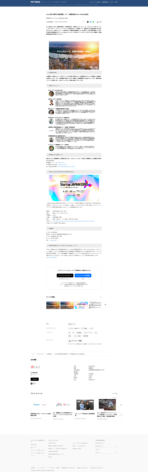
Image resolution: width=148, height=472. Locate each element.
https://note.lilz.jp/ (63, 164)
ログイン (112, 2)
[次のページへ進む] (105, 304)
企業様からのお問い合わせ (82, 467)
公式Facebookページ (100, 443)
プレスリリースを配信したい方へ (38, 453)
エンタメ (55, 5)
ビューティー (62, 5)
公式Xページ (98, 449)
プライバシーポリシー (41, 467)
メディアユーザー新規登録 (83, 275)
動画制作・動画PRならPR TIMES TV (55, 445)
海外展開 (85, 336)
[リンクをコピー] (100, 22)
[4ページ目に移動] (116, 397)
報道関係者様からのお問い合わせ (68, 467)
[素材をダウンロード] (97, 22)
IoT (69, 332)
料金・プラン (33, 447)
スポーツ (96, 5)
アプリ (49, 5)
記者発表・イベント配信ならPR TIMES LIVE (57, 448)
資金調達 (79, 332)
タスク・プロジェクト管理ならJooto (80, 443)
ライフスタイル (78, 5)
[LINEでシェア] (93, 22)
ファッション (70, 5)
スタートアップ (88, 332)
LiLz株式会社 (49, 354)
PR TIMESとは (34, 444)
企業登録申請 (105, 2)
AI (73, 332)
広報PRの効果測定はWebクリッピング (56, 454)
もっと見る (114, 393)
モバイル (44, 5)
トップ (33, 354)
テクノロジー (37, 5)
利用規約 (58, 467)
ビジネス (86, 5)
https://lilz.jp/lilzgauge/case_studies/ (66, 166)
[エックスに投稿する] (88, 22)
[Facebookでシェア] (90, 22)
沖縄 (69, 336)
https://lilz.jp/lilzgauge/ (51, 257)
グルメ (91, 5)
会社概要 (33, 467)
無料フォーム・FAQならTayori (79, 445)
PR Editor (50, 457)
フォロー (34, 379)
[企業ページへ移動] (35, 367)
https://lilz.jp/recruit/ (59, 162)
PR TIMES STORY (52, 443)
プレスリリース (40, 354)
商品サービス (71, 324)
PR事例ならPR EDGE (77, 448)
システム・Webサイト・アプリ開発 (77, 328)
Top (32, 5)
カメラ (91, 328)
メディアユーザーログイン (65, 275)
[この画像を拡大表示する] (53, 305)
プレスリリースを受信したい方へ (38, 450)
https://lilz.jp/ (54, 240)
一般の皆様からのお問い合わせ (96, 467)
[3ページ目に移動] (115, 397)
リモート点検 (77, 336)
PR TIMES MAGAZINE (53, 451)
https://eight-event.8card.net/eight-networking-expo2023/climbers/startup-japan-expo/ (73, 221)
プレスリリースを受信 (94, 2)
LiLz (96, 332)
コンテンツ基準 (50, 467)
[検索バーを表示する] (116, 2)
